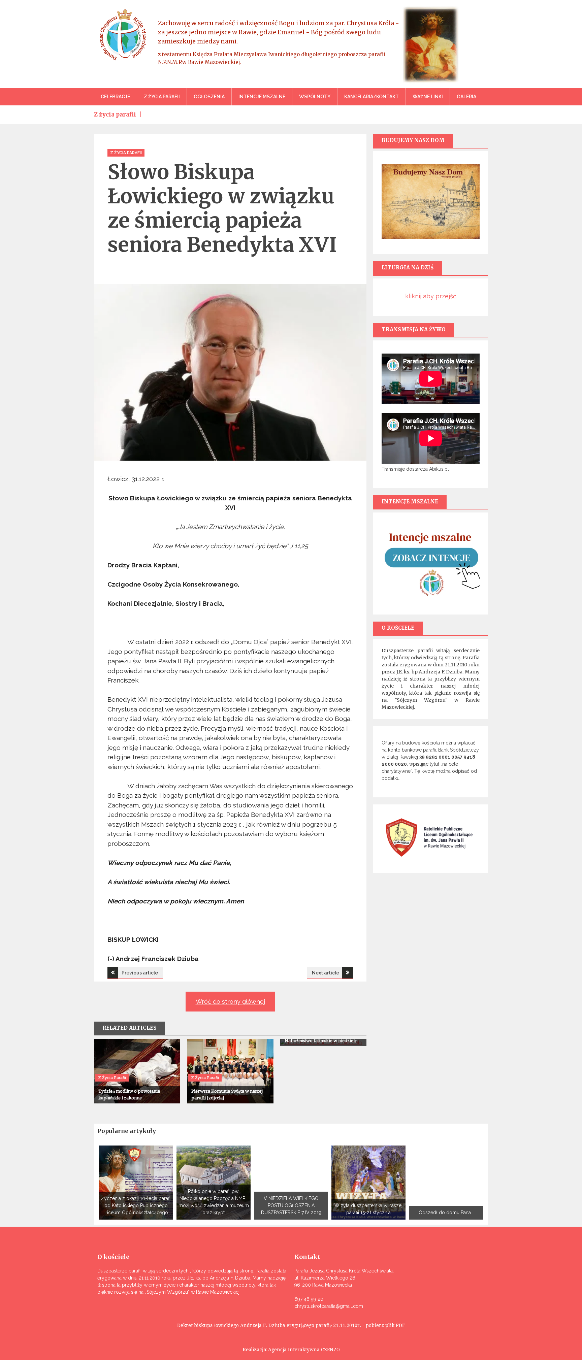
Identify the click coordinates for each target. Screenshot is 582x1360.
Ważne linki (428, 96)
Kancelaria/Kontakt (371, 96)
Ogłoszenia (209, 96)
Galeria (466, 96)
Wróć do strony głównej (230, 1001)
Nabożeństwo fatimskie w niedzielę (321, 1040)
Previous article (140, 972)
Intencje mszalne (261, 96)
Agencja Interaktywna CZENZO (304, 1349)
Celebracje (115, 96)
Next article (325, 972)
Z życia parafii (162, 96)
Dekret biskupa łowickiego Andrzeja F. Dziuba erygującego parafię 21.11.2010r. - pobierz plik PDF (291, 1325)
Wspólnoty (314, 96)
